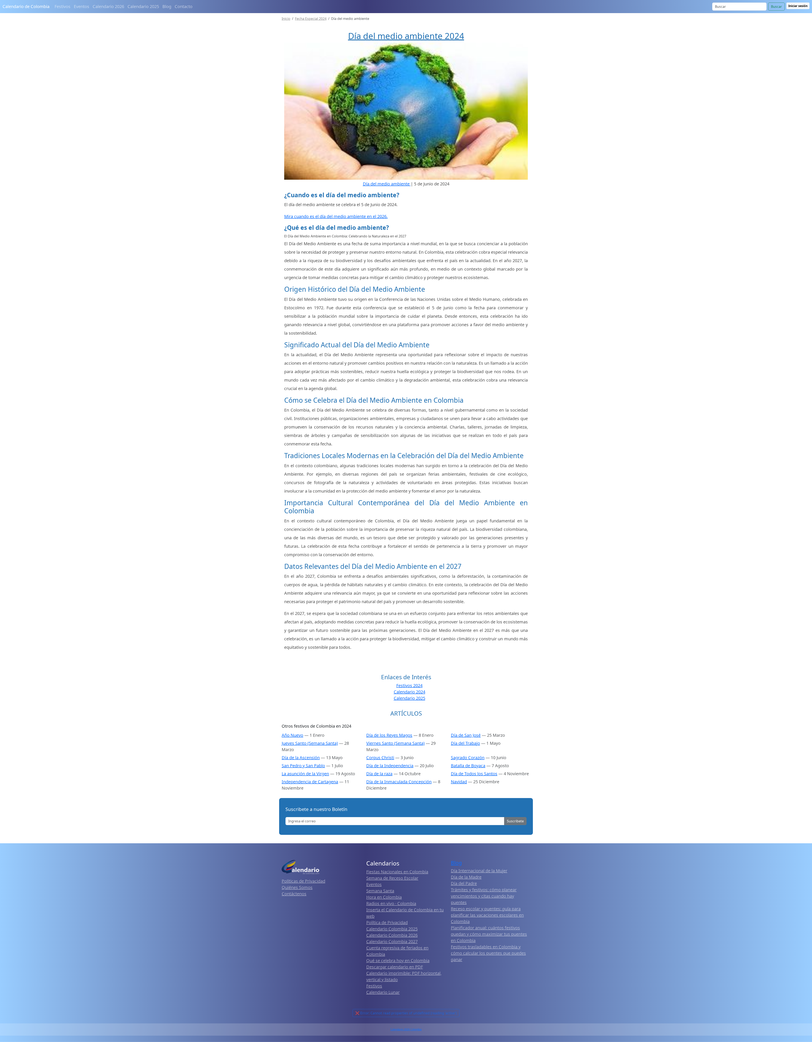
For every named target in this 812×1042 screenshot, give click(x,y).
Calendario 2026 (108, 6)
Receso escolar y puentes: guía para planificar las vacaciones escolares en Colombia (487, 915)
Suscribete (515, 821)
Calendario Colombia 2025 (392, 929)
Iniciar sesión (798, 6)
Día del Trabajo (465, 743)
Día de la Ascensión (301, 757)
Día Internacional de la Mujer (479, 871)
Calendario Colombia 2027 (392, 941)
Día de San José (466, 735)
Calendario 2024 (409, 692)
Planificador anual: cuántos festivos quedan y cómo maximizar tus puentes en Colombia (489, 934)
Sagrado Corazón (467, 757)
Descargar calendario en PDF (394, 967)
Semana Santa (380, 891)
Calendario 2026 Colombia (406, 1029)
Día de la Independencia (389, 765)
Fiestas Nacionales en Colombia (397, 872)
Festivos (62, 6)
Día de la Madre (466, 877)
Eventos (81, 6)
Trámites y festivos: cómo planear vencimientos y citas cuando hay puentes (484, 896)
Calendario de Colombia (26, 6)
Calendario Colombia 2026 (392, 935)
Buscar (776, 6)
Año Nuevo (292, 735)
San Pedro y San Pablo (303, 765)
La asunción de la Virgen (305, 773)
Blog (166, 6)
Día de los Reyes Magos (389, 735)
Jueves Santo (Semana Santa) (310, 743)
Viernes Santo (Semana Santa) (395, 743)
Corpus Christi (380, 757)
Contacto (183, 6)
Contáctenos (294, 894)
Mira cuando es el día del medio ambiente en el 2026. (336, 216)
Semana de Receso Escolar (392, 878)
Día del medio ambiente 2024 (406, 36)
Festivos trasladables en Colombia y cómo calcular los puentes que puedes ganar (488, 953)
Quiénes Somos (297, 887)
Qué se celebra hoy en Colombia (397, 960)
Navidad (459, 782)
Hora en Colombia (384, 897)
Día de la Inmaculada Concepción (399, 782)
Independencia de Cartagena (310, 782)
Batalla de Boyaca (468, 765)
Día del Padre (464, 883)
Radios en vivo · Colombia (391, 903)
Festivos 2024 (409, 685)
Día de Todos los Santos (474, 773)
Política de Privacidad (387, 922)
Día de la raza (379, 773)
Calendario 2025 (143, 6)
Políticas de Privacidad (303, 881)
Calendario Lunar (383, 992)
